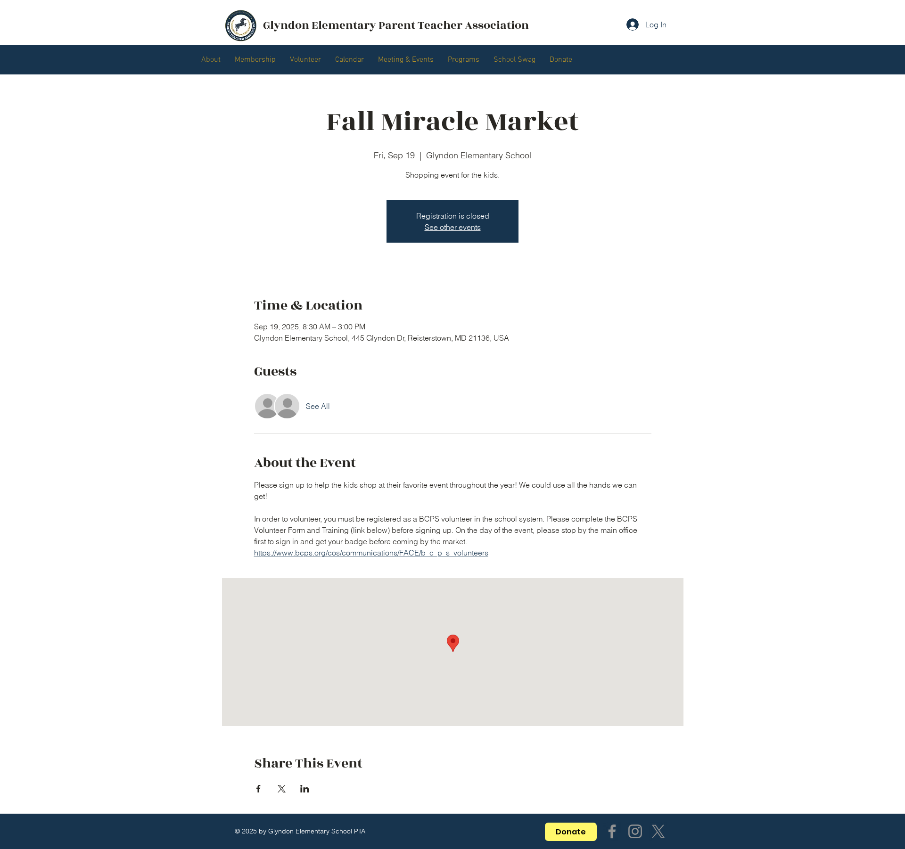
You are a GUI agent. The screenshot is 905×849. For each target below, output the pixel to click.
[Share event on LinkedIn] (304, 788)
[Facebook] (612, 831)
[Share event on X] (281, 788)
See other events (453, 227)
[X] (658, 831)
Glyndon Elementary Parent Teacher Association (396, 25)
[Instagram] (635, 831)
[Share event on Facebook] (258, 788)
